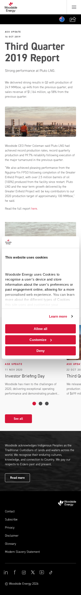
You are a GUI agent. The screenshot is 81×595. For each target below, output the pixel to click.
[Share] (73, 19)
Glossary (10, 544)
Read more (17, 478)
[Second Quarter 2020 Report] (47, 403)
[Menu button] (74, 7)
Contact (10, 511)
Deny (40, 351)
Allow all (40, 329)
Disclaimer (11, 536)
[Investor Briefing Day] (34, 403)
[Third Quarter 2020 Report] (40, 403)
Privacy (9, 527)
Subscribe (11, 519)
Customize (37, 340)
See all (18, 419)
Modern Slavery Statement (22, 552)
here (34, 208)
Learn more (58, 316)
